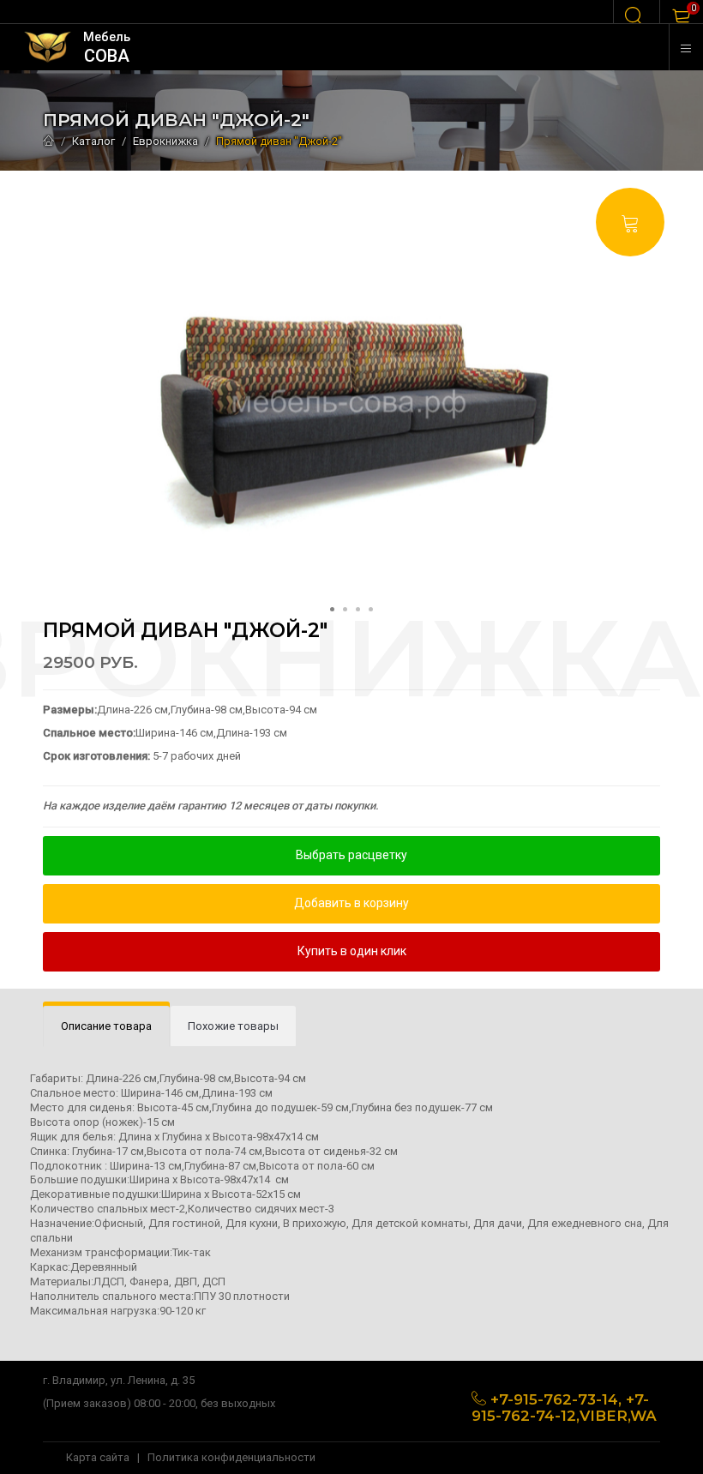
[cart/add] (630, 222)
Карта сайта (97, 1457)
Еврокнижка (165, 141)
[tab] (106, 1027)
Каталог (93, 141)
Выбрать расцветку (351, 855)
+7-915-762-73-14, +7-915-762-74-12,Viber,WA (564, 1407)
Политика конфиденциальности (231, 1457)
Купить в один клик (351, 951)
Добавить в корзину (351, 903)
